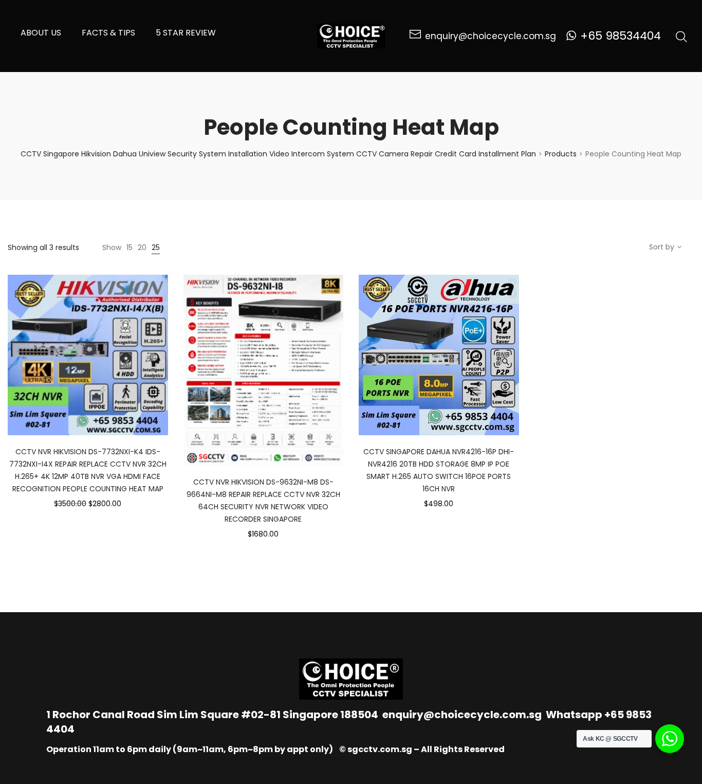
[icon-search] (681, 36)
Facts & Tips (108, 33)
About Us (41, 33)
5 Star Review (186, 33)
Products (561, 154)
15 (129, 247)
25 (156, 247)
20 (142, 247)
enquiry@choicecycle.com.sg (462, 714)
